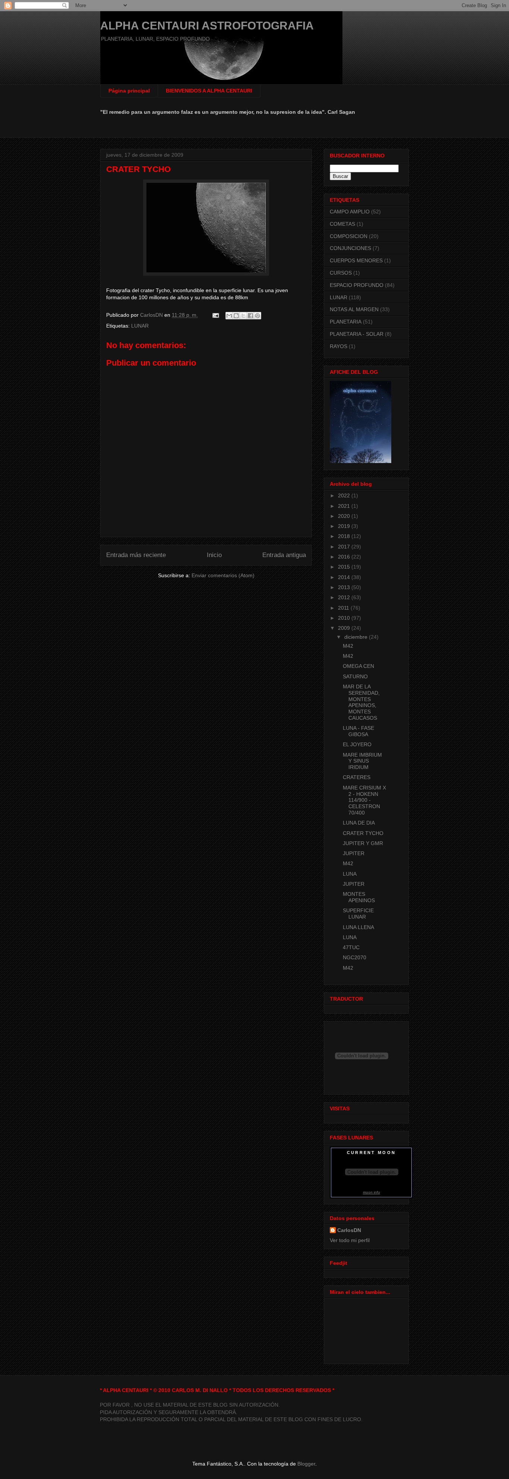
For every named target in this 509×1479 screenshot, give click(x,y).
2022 (344, 495)
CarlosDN (349, 1230)
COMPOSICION (348, 236)
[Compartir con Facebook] (250, 315)
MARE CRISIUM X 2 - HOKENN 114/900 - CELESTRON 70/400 (364, 800)
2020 (344, 516)
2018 (344, 536)
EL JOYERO (357, 744)
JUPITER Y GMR (363, 843)
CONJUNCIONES (350, 248)
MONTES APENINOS (359, 897)
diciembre (356, 637)
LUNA (350, 874)
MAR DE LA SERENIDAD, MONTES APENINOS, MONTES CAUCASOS (361, 702)
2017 (344, 547)
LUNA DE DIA (359, 823)
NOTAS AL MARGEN (354, 309)
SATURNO (355, 676)
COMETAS (342, 224)
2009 (344, 628)
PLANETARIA (345, 322)
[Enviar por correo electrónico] (229, 315)
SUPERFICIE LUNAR (358, 913)
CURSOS (341, 273)
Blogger (306, 1464)
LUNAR (140, 326)
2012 (344, 597)
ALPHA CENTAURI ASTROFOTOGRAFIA (207, 25)
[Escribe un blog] (236, 315)
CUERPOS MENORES (356, 260)
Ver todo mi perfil (350, 1240)
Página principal (129, 91)
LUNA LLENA (358, 927)
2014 (344, 577)
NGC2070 (354, 957)
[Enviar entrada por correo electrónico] (215, 315)
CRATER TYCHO (363, 833)
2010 (344, 618)
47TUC (351, 947)
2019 (344, 526)
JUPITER (353, 853)
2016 (344, 557)
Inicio (214, 555)
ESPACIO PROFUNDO (356, 285)
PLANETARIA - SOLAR (356, 334)
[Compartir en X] (243, 315)
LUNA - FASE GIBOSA (358, 731)
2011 (344, 608)
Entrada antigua (284, 555)
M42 (348, 646)
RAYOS (338, 346)
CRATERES (356, 777)
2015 (344, 567)
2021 (344, 506)
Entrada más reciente (136, 555)
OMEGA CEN (358, 666)
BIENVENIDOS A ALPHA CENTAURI (209, 91)
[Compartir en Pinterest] (257, 315)
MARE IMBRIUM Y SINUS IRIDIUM (362, 761)
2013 (344, 587)
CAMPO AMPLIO (350, 212)
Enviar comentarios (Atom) (223, 575)
